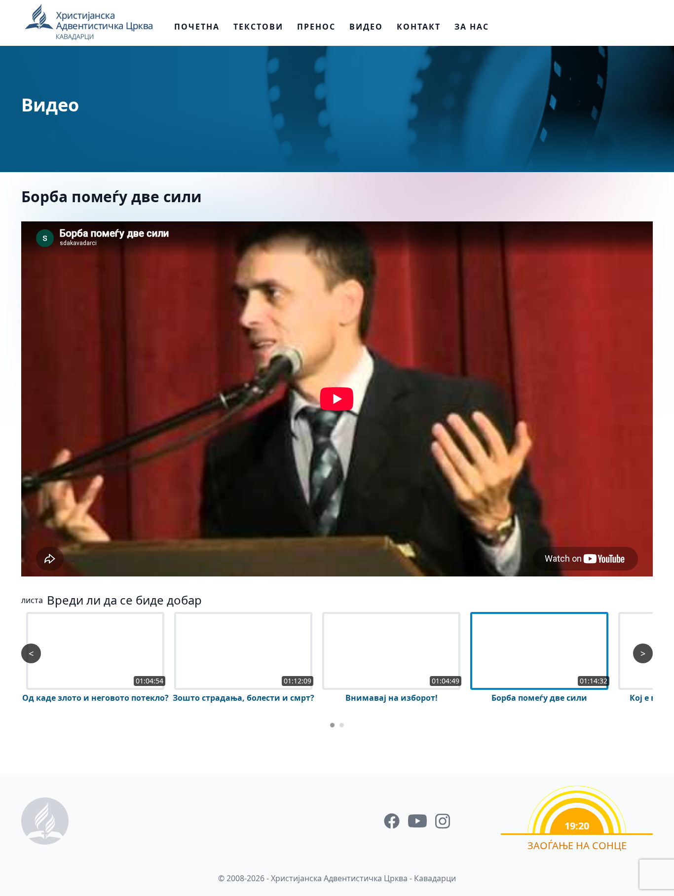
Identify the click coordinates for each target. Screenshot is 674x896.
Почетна (197, 26)
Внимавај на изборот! (391, 697)
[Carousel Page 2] (341, 725)
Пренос (316, 26)
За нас (471, 26)
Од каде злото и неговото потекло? (95, 697)
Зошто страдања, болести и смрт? (243, 697)
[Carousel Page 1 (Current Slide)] (332, 725)
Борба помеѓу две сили (111, 196)
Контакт (419, 26)
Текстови (258, 26)
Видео (366, 26)
